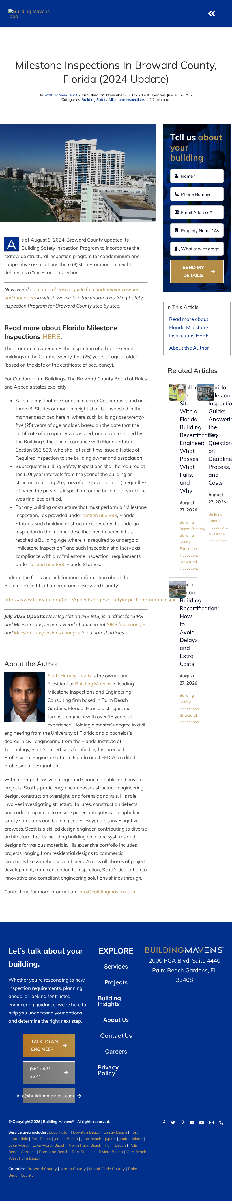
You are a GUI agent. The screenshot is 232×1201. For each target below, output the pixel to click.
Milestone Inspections (127, 99)
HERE (51, 336)
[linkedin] (192, 1122)
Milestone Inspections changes (47, 633)
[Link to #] (211, 13)
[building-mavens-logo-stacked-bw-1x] (29, 11)
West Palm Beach (24, 1158)
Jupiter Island (131, 1138)
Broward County (42, 1168)
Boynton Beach (86, 1132)
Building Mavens (93, 684)
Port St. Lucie (83, 1151)
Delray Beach (115, 1132)
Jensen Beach (66, 1138)
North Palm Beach (85, 1145)
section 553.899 (99, 515)
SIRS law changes (126, 624)
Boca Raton (59, 1132)
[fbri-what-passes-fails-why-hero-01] (177, 386)
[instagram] (182, 1122)
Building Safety (94, 99)
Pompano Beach (53, 1151)
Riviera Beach (111, 1151)
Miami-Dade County (107, 1168)
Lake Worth (18, 1145)
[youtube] (201, 1122)
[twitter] (173, 1122)
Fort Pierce (41, 1138)
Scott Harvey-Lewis (60, 95)
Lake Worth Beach (49, 1145)
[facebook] (164, 1122)
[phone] (221, 1122)
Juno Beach (91, 1138)
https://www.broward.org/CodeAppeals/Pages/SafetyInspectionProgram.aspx (89, 599)
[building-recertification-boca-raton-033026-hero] (177, 583)
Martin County (73, 1168)
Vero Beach (136, 1151)
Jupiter (110, 1138)
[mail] (211, 1122)
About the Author (189, 348)
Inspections (189, 555)
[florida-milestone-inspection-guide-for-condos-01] (205, 386)
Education (188, 548)
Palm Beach (115, 1145)
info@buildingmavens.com (107, 892)
